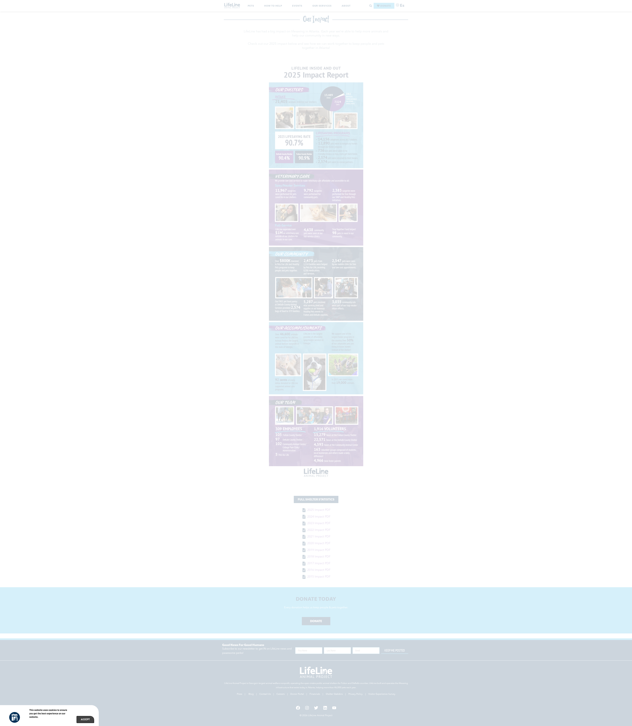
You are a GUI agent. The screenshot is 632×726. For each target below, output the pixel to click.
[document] (316, 363)
